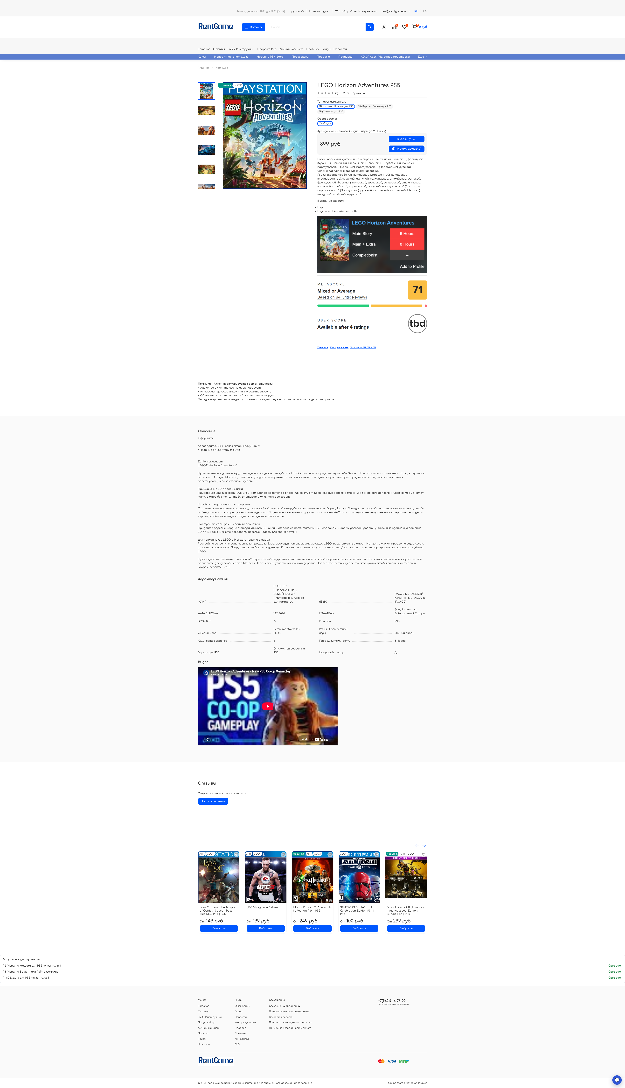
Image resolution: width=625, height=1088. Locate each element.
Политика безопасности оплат (290, 1028)
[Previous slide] (223, 135)
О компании (242, 1006)
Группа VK (297, 11)
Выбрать (218, 928)
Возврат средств (280, 1017)
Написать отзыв (213, 801)
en (425, 11)
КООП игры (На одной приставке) (385, 56)
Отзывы (219, 49)
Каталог (256, 27)
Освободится (327, 118)
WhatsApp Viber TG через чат (355, 11)
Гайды (326, 49)
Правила (312, 49)
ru (416, 11)
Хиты (202, 56)
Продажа (323, 56)
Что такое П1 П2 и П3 (363, 347)
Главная (203, 67)
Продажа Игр (267, 49)
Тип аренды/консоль (331, 101)
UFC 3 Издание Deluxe (262, 907)
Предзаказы (300, 56)
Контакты (242, 1039)
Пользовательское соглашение (289, 1011)
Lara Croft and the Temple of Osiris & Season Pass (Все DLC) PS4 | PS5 (217, 910)
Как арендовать (339, 347)
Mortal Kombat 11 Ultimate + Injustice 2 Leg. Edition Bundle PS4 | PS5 (405, 910)
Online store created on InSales (407, 1083)
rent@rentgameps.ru (396, 11)
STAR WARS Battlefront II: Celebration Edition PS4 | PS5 (357, 910)
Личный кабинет (291, 49)
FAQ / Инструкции (241, 49)
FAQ (237, 1044)
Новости (340, 49)
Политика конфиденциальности (290, 1022)
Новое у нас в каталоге (231, 56)
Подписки (345, 56)
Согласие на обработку (284, 1006)
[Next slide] (206, 184)
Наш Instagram (319, 11)
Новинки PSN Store (270, 56)
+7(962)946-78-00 (392, 1001)
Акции (239, 1011)
